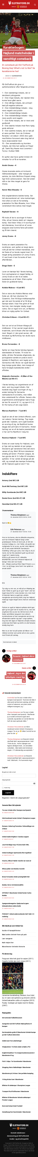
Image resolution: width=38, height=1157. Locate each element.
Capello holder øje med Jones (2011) (16, 961)
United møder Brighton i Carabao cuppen (15, 837)
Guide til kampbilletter (11, 930)
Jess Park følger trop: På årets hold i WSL (15, 845)
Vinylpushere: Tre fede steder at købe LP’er (16, 1047)
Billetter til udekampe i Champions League (16, 1085)
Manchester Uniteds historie (13, 946)
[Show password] (34, 783)
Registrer (5, 798)
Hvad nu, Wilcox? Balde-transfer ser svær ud (16, 861)
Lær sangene (7, 938)
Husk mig (7, 787)
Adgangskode (6, 780)
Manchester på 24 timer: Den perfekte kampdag (17, 1073)
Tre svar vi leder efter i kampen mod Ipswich (16, 810)
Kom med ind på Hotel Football (12, 1106)
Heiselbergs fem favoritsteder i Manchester (16, 1112)
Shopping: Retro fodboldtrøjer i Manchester (16, 1067)
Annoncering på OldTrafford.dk (18, 1136)
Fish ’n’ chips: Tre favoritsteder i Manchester (16, 1061)
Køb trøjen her (8, 942)
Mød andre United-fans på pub (14, 934)
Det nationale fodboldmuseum (12, 1018)
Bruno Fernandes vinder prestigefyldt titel (16, 877)
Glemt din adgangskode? (20, 798)
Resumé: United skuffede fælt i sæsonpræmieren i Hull (21, 758)
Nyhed (5, 41)
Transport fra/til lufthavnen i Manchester (15, 1091)
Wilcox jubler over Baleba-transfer (13, 869)
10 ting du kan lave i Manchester (12, 1079)
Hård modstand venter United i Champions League (20, 729)
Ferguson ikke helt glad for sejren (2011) (17, 959)
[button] (3, 4)
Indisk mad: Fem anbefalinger (12, 1041)
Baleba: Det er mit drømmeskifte (12, 885)
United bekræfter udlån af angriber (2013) (18, 1000)
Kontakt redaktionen (18, 1133)
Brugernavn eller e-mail (9, 772)
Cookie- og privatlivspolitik (19, 1139)
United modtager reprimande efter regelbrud (16, 853)
